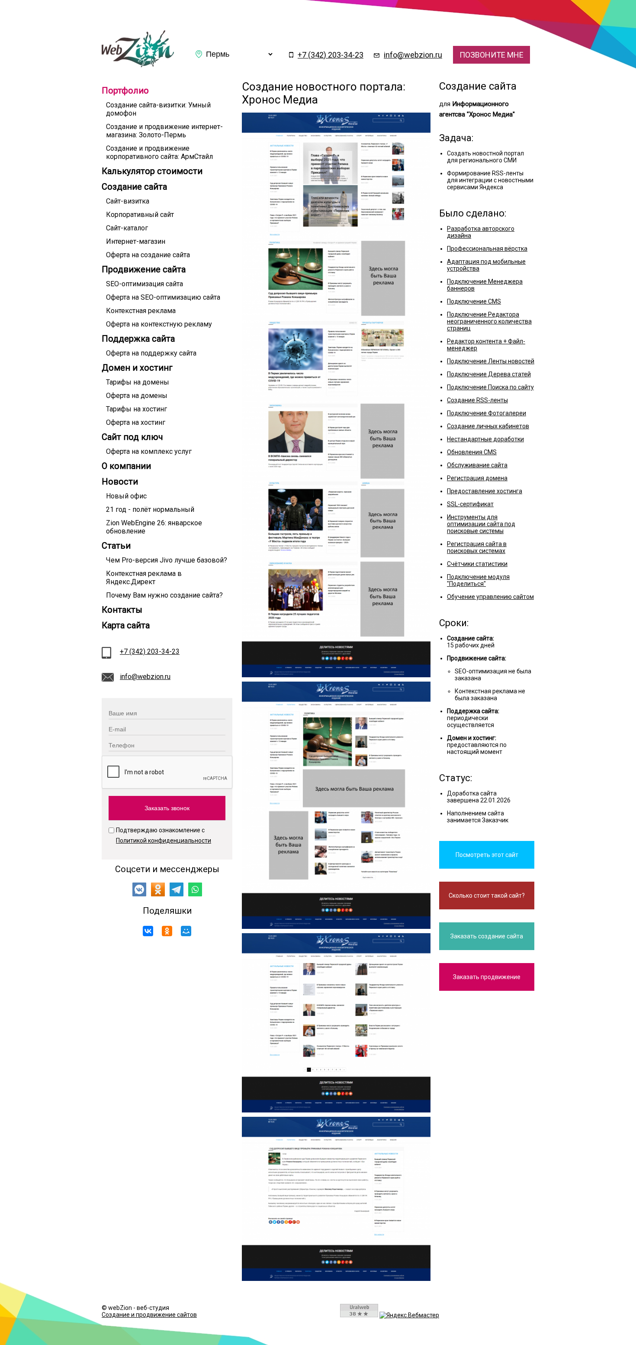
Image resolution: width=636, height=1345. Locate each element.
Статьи (116, 545)
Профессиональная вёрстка (487, 248)
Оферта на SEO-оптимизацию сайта (163, 297)
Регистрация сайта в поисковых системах (477, 547)
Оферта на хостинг (135, 422)
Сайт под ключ (132, 437)
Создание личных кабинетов (488, 426)
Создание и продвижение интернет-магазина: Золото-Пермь (164, 131)
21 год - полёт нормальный (150, 509)
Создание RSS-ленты (477, 400)
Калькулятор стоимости (152, 171)
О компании (126, 466)
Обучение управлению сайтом (490, 596)
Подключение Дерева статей (489, 374)
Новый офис (126, 496)
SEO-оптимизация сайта (144, 284)
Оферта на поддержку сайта (151, 353)
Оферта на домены (136, 395)
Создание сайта (134, 186)
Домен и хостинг (137, 367)
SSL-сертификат (470, 504)
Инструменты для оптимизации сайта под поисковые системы (481, 524)
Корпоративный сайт (140, 214)
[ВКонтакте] (148, 931)
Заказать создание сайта (486, 936)
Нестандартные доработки (485, 439)
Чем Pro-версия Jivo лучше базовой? (166, 560)
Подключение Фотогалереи (486, 413)
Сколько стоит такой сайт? (487, 895)
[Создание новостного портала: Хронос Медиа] (138, 64)
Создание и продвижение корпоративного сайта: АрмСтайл (159, 152)
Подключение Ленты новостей (490, 361)
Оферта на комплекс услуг (149, 451)
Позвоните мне (491, 54)
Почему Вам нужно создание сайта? (164, 595)
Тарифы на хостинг (136, 409)
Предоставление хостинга (484, 491)
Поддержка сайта (138, 338)
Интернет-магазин (135, 241)
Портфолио (125, 90)
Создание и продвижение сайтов (149, 1314)
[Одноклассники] (167, 931)
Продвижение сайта (144, 269)
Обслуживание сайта (477, 465)
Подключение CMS (474, 301)
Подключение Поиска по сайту (490, 387)
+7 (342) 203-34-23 (330, 54)
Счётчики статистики (477, 563)
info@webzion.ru (413, 54)
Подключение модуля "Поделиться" (478, 580)
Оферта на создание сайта (148, 255)
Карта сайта (126, 625)
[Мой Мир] (186, 931)
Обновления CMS (472, 452)
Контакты (122, 610)
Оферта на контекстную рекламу (159, 324)
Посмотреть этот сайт (487, 854)
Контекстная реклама (141, 311)
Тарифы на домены (137, 382)
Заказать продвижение (486, 976)
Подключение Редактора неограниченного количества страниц (489, 321)
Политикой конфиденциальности (163, 840)
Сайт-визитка (127, 201)
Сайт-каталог (127, 228)
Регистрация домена (477, 478)
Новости (120, 481)
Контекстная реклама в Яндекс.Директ (144, 577)
